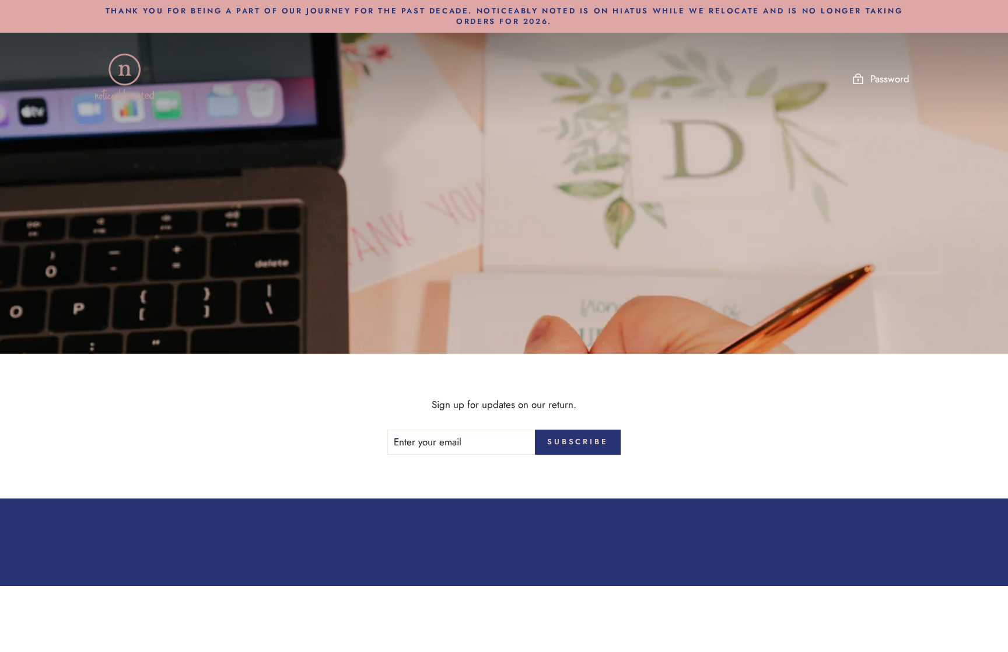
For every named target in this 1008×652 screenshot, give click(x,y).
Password (889, 79)
